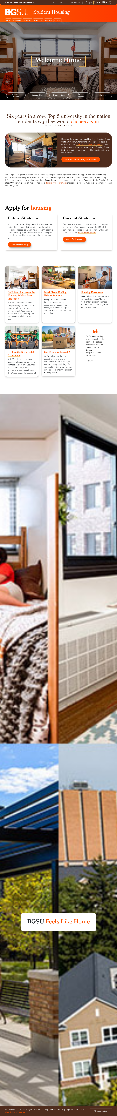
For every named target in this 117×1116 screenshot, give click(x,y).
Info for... (56, 2)
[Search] (110, 2)
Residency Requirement (55, 183)
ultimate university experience (89, 144)
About (8, 20)
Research (48, 20)
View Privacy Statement (16, 1112)
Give (105, 2)
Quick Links (73, 2)
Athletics (57, 20)
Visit (97, 2)
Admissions (17, 20)
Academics (27, 20)
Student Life (38, 20)
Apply (89, 2)
